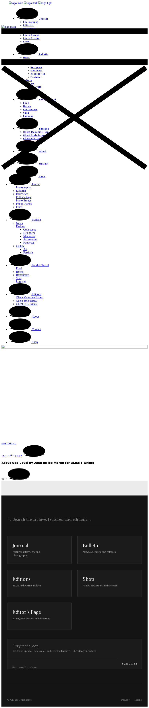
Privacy (125, 699)
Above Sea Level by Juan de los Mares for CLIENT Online (47, 462)
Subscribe (129, 663)
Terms (138, 699)
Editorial (8, 443)
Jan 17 (11, 456)
